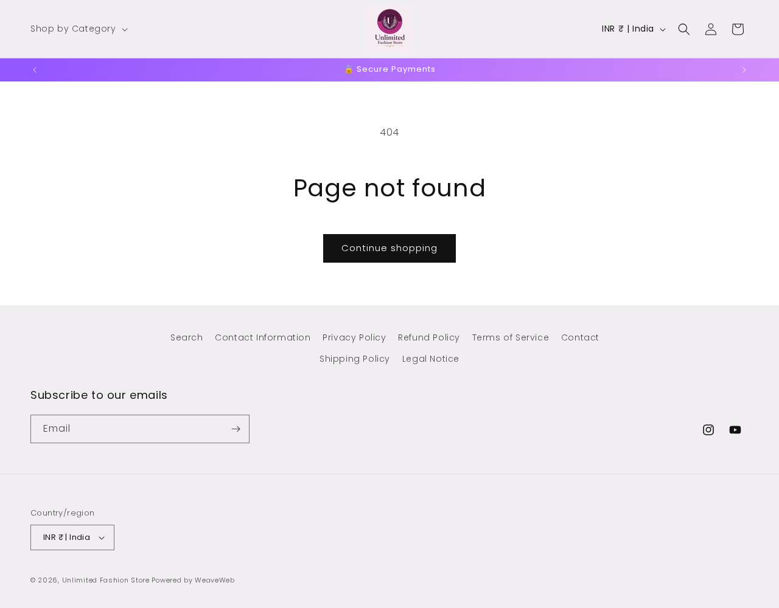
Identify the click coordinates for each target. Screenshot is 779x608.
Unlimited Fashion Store (106, 580)
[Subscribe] (235, 429)
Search (186, 337)
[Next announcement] (744, 69)
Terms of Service (511, 337)
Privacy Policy (354, 337)
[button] (78, 28)
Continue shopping (389, 247)
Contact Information (262, 337)
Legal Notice (430, 359)
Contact (580, 337)
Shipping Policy (355, 359)
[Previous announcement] (34, 69)
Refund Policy (429, 337)
